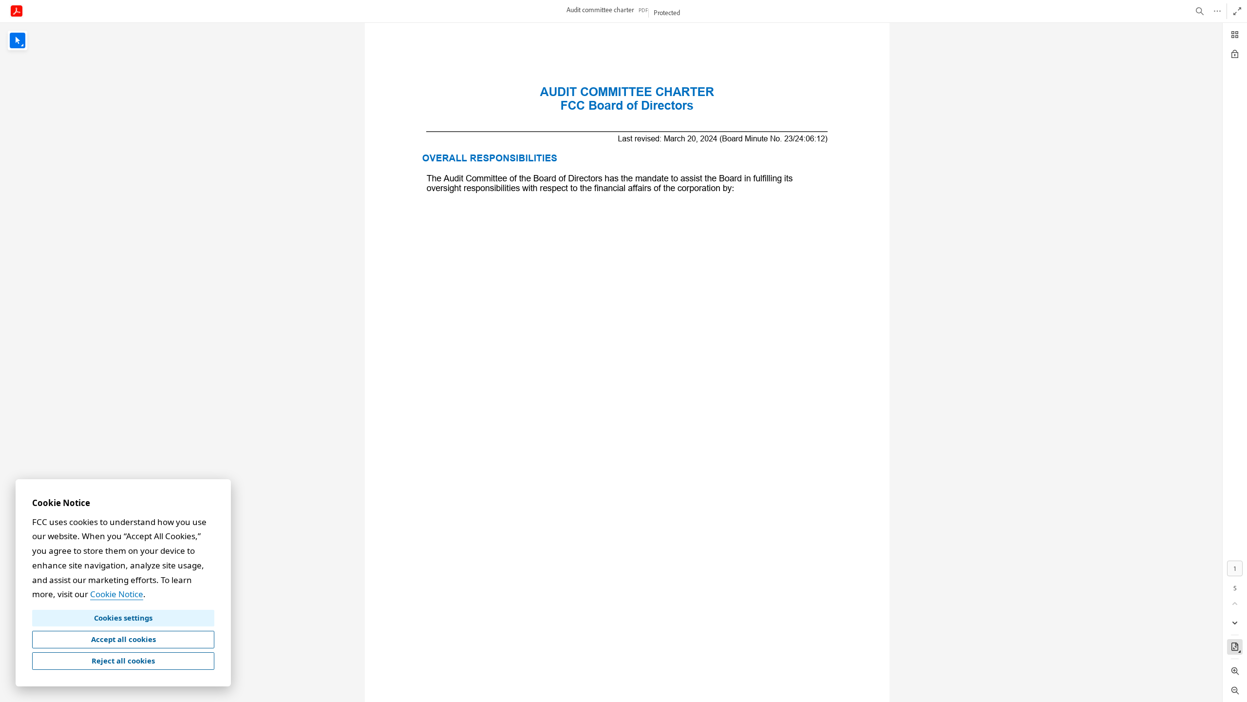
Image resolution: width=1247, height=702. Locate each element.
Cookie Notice (116, 594)
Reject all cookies (123, 660)
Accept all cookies (123, 639)
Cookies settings (123, 618)
